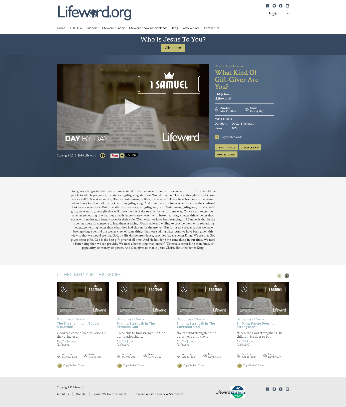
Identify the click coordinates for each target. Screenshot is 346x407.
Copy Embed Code (231, 136)
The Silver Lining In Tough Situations (78, 325)
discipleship (250, 147)
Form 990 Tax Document (109, 394)
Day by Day (257, 111)
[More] (122, 155)
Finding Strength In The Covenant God (196, 325)
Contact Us (211, 28)
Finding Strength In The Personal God (136, 325)
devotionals (226, 147)
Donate (81, 394)
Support (92, 28)
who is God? (226, 154)
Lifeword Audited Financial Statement (158, 394)
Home (61, 28)
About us (63, 394)
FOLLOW (76, 28)
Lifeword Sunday (113, 28)
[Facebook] (102, 155)
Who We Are (191, 28)
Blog (175, 28)
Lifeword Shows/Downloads (148, 28)
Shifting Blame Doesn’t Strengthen (255, 325)
